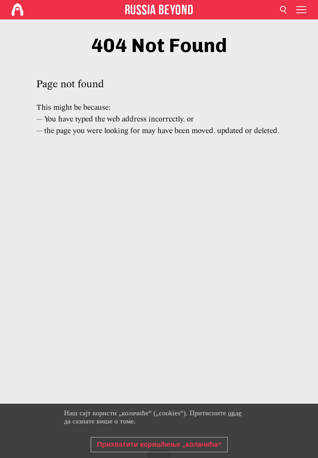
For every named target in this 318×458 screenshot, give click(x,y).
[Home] (17, 9)
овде (235, 413)
